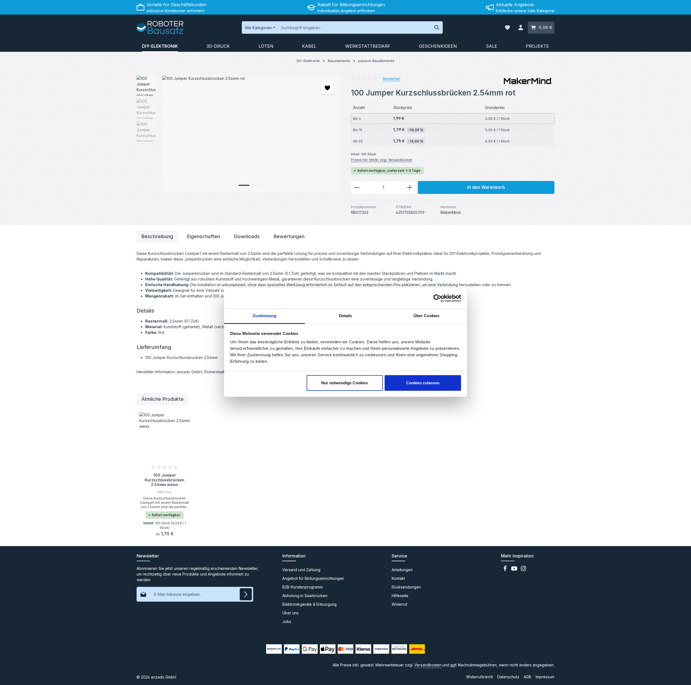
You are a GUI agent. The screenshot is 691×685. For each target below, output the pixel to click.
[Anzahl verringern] (357, 187)
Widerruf (399, 604)
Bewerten (391, 78)
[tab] (157, 236)
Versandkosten (427, 665)
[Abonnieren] (246, 594)
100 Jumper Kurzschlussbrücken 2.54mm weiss (164, 479)
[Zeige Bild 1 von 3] (244, 185)
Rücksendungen (406, 587)
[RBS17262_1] (251, 133)
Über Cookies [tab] (426, 315)
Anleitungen (402, 569)
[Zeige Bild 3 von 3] (261, 185)
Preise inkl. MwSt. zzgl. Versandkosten (381, 160)
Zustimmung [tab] (265, 315)
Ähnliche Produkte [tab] (162, 399)
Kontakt (398, 578)
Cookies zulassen (422, 383)
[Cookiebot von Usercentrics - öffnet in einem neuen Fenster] (437, 298)
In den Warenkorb (486, 187)
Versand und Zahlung (301, 569)
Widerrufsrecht (479, 676)
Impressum (545, 676)
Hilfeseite (400, 595)
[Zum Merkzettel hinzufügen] (327, 88)
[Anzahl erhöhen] (410, 187)
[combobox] (354, 27)
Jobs (286, 621)
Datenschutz (508, 676)
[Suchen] (437, 27)
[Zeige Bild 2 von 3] (254, 185)
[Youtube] (514, 570)
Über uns (290, 613)
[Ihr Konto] (520, 28)
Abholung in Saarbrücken (304, 595)
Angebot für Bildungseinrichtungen (313, 578)
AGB (527, 676)
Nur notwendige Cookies (344, 383)
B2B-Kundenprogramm (302, 587)
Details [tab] (345, 315)
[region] (238, 133)
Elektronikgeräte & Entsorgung (309, 604)
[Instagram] (523, 570)
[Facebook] (505, 570)
